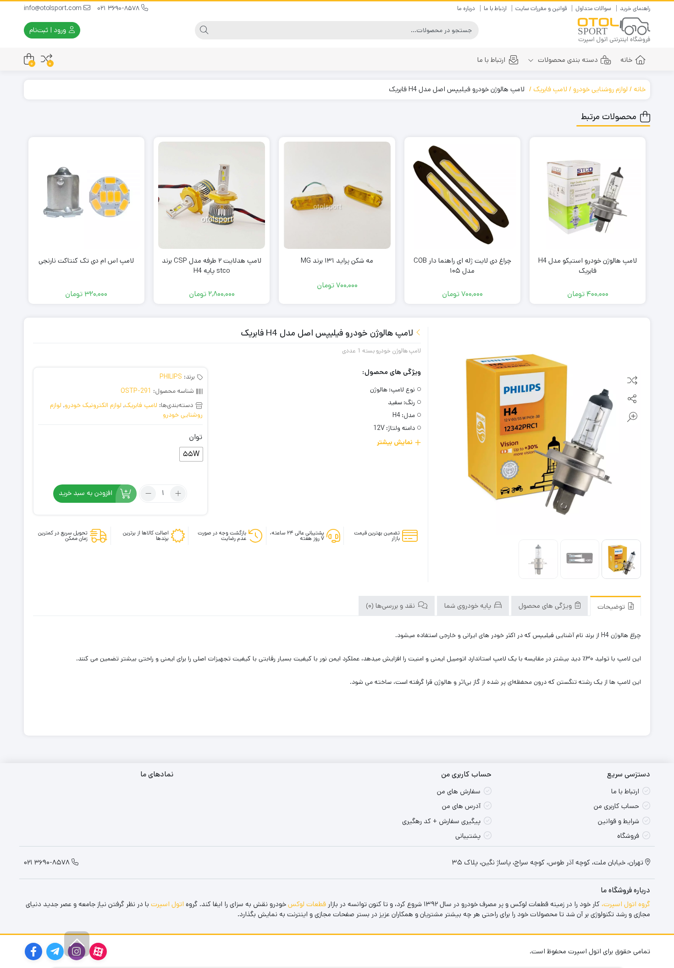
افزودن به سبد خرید (85, 493)
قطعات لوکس (307, 904)
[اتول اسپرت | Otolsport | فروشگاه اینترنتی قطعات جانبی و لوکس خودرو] (614, 30)
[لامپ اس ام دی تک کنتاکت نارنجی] (86, 195)
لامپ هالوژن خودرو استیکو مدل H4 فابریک (587, 266)
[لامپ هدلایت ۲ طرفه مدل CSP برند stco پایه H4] (211, 195)
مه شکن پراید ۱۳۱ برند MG (337, 260)
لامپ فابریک (550, 89)
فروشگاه (628, 836)
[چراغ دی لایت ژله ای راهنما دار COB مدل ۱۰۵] (462, 195)
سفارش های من (459, 791)
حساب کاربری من (616, 806)
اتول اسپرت (167, 904)
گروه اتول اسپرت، (626, 904)
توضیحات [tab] (612, 606)
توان (195, 437)
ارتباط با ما (495, 8)
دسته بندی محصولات (567, 60)
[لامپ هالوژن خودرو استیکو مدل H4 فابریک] (587, 195)
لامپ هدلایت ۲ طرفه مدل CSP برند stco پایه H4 (211, 266)
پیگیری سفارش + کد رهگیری (441, 821)
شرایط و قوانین (618, 821)
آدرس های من (461, 806)
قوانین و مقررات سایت (541, 8)
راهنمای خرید (635, 8)
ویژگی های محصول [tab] (546, 605)
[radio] (191, 454)
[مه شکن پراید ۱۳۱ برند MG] (336, 195)
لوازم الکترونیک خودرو (93, 405)
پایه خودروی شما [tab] (468, 605)
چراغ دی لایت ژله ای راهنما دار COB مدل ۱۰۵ (462, 266)
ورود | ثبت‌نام (48, 30)
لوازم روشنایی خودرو (600, 89)
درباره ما (466, 8)
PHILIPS (171, 376)
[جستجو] (204, 30)
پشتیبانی (468, 836)
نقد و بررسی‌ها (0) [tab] (391, 605)
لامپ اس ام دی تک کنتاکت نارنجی (86, 260)
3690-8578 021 (119, 8)
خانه (626, 60)
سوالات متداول (593, 8)
